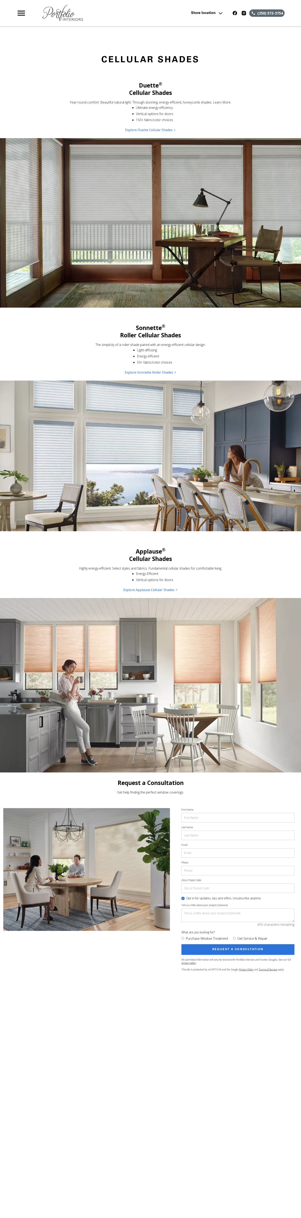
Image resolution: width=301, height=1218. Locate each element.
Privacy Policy (246, 969)
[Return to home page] (96, 13)
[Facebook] (235, 13)
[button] (21, 13)
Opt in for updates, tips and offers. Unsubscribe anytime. (223, 898)
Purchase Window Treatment (207, 938)
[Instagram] (244, 13)
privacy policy (188, 963)
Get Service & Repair (252, 938)
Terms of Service (268, 969)
